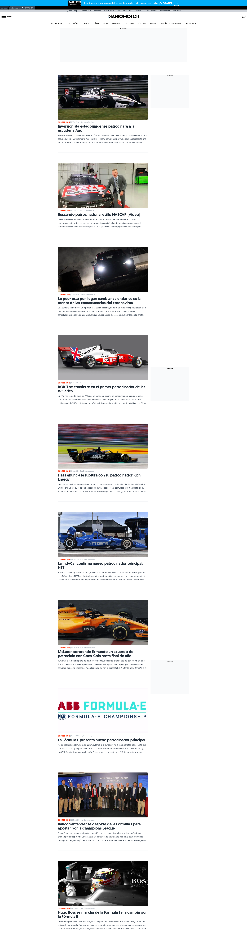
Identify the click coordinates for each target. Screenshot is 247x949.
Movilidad (191, 23)
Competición (72, 23)
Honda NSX (86, 11)
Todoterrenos (151, 11)
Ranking (116, 23)
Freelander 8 (165, 11)
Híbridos (141, 23)
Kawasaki (97, 11)
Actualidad (56, 23)
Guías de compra (100, 23)
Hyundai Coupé (72, 11)
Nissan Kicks (109, 11)
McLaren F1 (139, 11)
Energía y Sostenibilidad (171, 23)
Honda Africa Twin (124, 11)
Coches (85, 23)
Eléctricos (129, 23)
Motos (153, 23)
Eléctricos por (15, 8)
